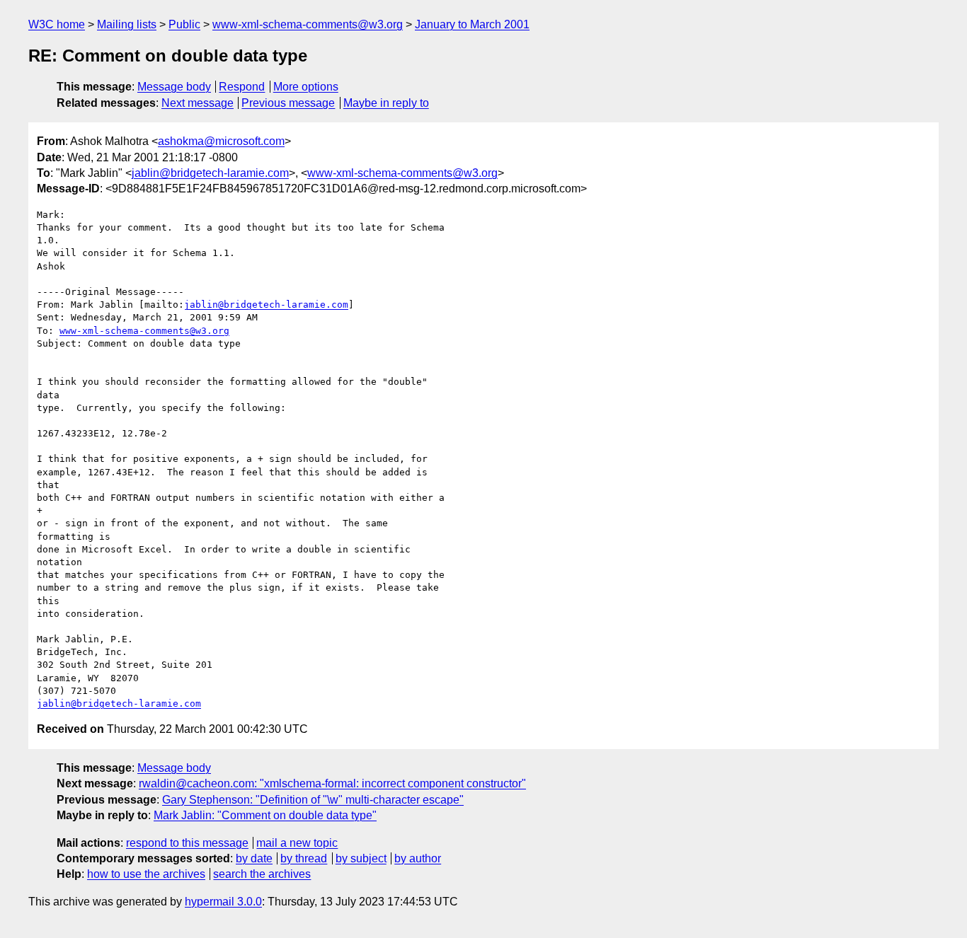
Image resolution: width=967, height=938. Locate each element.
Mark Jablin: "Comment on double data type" (265, 815)
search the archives (262, 874)
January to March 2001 (472, 24)
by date (254, 858)
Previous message (288, 103)
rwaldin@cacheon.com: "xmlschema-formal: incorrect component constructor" (332, 783)
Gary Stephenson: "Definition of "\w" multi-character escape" (313, 800)
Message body (174, 87)
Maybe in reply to (386, 103)
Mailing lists (126, 24)
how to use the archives (146, 874)
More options (305, 87)
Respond (242, 87)
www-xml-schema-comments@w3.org (307, 24)
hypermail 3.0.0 (223, 902)
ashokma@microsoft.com (221, 141)
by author (417, 858)
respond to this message (187, 843)
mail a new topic (297, 843)
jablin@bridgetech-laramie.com (210, 173)
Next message (197, 103)
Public (184, 24)
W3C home (56, 24)
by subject (361, 858)
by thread (303, 858)
